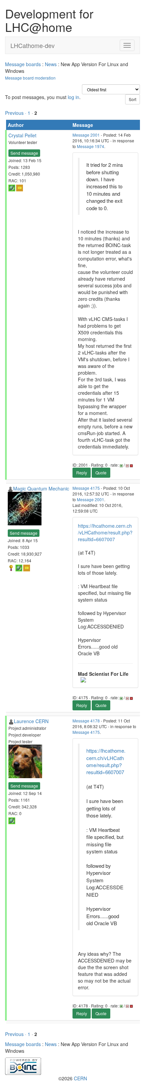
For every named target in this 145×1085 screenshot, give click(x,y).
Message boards (23, 64)
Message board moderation (30, 78)
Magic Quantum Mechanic (41, 488)
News (51, 64)
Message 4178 (86, 720)
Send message (24, 153)
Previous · (16, 112)
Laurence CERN (31, 721)
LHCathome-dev (32, 45)
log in (73, 97)
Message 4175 (86, 488)
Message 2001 (86, 135)
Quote (101, 472)
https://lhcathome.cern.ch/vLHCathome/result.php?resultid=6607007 (105, 532)
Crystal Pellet (22, 135)
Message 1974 (90, 146)
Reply (81, 472)
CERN (80, 1078)
